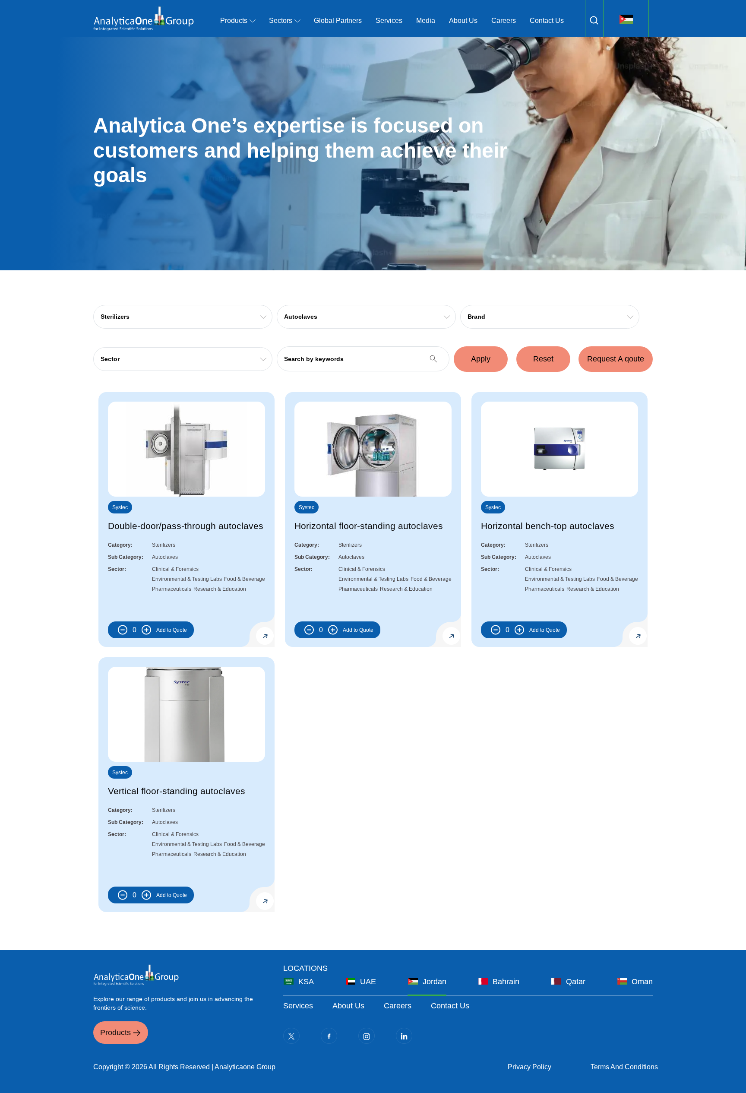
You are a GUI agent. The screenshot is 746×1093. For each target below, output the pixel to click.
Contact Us (547, 20)
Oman (642, 981)
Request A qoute (615, 359)
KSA (306, 981)
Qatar (575, 981)
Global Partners (338, 20)
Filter (594, 20)
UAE (368, 981)
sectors (280, 20)
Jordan (434, 981)
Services (389, 20)
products (233, 20)
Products (115, 1032)
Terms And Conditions (624, 1067)
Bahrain (506, 981)
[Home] (143, 19)
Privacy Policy (529, 1067)
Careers (503, 20)
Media (425, 20)
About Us (463, 20)
